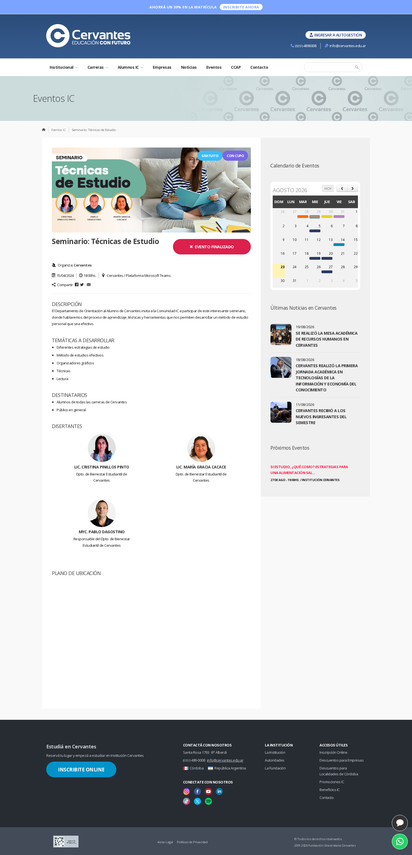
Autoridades (274, 760)
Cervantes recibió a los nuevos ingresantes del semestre (321, 416)
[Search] (357, 67)
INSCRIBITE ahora (241, 7)
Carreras (96, 67)
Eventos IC (58, 129)
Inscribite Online (81, 769)
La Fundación (275, 768)
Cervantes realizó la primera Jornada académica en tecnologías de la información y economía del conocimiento (327, 377)
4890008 (305, 45)
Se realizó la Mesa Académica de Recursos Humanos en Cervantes (326, 339)
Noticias (189, 67)
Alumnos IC (129, 67)
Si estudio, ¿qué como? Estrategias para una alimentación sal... (309, 469)
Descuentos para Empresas (342, 760)
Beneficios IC (330, 789)
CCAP (236, 67)
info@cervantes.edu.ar (348, 45)
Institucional (62, 67)
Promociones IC (332, 781)
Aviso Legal (165, 842)
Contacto (259, 67)
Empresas (162, 67)
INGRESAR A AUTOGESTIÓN (338, 35)
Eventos (214, 67)
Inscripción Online (333, 752)
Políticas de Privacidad (192, 842)
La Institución (275, 752)
